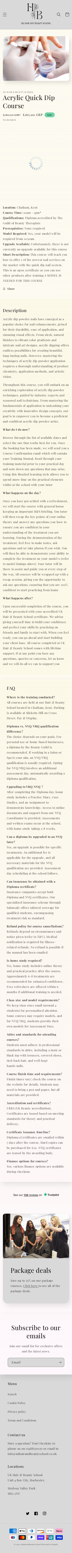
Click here (31, 1286)
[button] (5, 14)
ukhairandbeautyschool (31, 1544)
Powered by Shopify (49, 1544)
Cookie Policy (17, 1403)
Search (12, 1394)
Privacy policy (17, 1411)
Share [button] (11, 289)
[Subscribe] (60, 1362)
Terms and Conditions (22, 1420)
